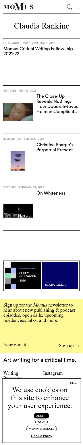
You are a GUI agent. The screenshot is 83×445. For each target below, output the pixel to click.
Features (9, 90)
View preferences (41, 428)
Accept (41, 416)
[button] (74, 383)
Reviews (9, 138)
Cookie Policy (41, 436)
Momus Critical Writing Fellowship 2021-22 (38, 51)
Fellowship (11, 43)
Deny (41, 422)
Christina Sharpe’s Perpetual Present (55, 147)
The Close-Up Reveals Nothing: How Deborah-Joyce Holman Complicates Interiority (58, 106)
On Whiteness (51, 193)
